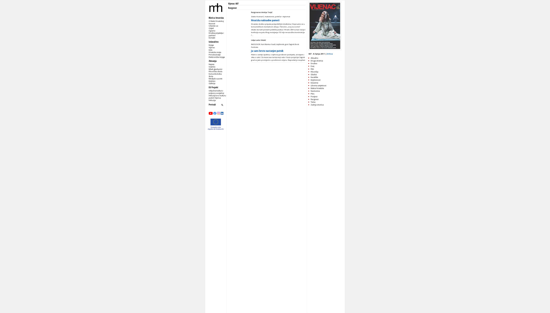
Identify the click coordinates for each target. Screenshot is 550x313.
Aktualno (314, 58)
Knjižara (212, 81)
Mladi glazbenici (215, 69)
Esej (312, 66)
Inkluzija (212, 100)
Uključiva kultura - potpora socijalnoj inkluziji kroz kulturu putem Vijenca (217, 94)
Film (312, 69)
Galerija (212, 83)
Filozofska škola (215, 71)
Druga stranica (317, 60)
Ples (312, 93)
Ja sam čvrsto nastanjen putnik (267, 51)
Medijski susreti (215, 78)
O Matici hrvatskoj (216, 21)
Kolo (210, 50)
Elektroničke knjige (217, 57)
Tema (313, 102)
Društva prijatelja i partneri (216, 34)
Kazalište (314, 77)
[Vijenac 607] (324, 49)
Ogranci (212, 30)
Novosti (212, 23)
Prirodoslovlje (215, 54)
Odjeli (211, 28)
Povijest (314, 96)
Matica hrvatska (317, 88)
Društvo (314, 63)
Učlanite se (213, 26)
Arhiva (330, 54)
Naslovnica (315, 91)
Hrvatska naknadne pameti (265, 20)
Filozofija (314, 71)
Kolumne (314, 82)
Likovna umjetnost (318, 85)
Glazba (314, 74)
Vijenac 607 (233, 3)
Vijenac (212, 47)
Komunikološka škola (215, 75)
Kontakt (212, 37)
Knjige (211, 45)
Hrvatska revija (215, 52)
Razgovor (315, 99)
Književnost (315, 80)
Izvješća (212, 66)
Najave (211, 64)
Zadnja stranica (317, 104)
